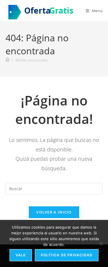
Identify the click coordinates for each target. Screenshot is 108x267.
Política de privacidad (66, 255)
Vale (21, 255)
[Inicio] (7, 60)
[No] (101, 243)
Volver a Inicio (54, 212)
